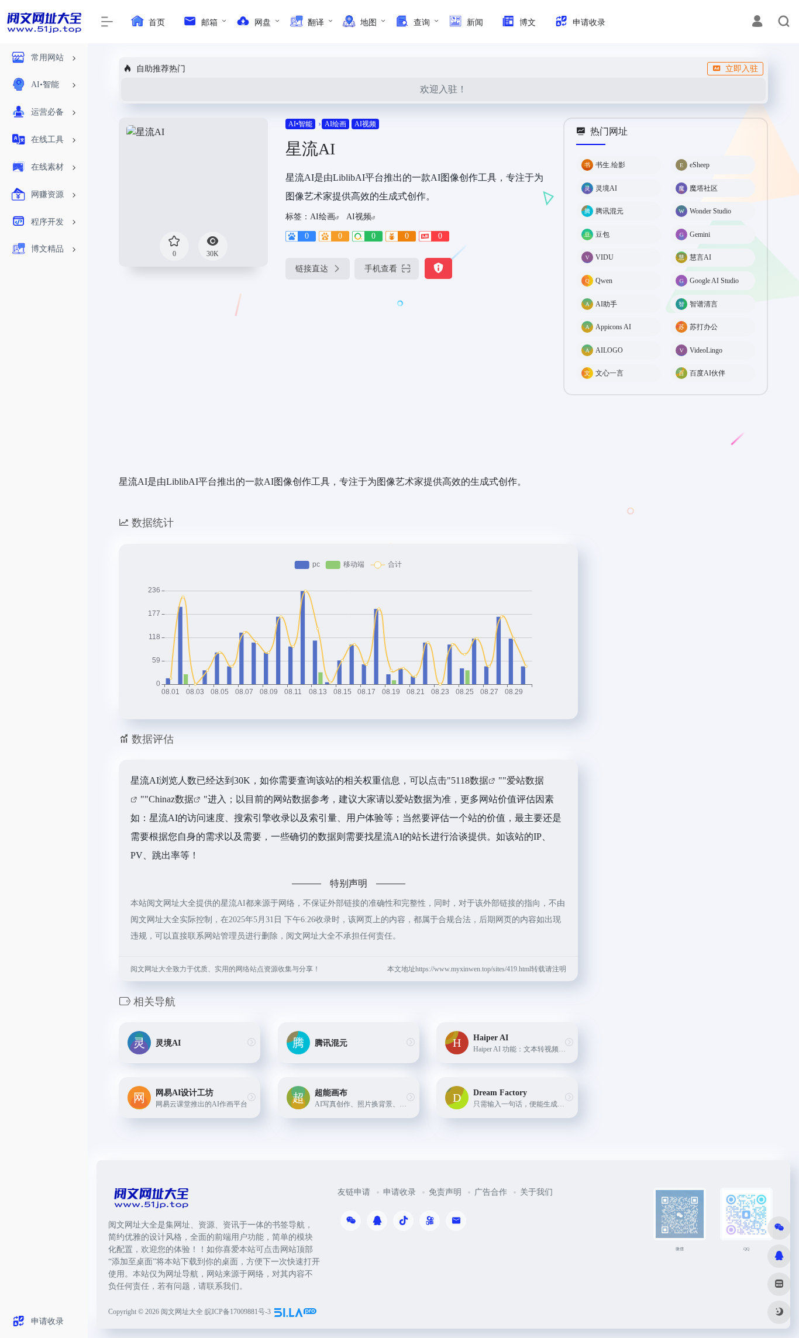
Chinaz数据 (171, 799)
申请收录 (399, 1192)
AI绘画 (335, 124)
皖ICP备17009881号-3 (238, 1312)
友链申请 (353, 1192)
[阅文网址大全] (151, 1201)
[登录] (757, 23)
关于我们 (536, 1192)
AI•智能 (300, 124)
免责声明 (445, 1192)
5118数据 (469, 780)
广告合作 (490, 1192)
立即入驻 (741, 68)
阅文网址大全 (182, 1312)
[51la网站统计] (295, 1312)
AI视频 (365, 124)
